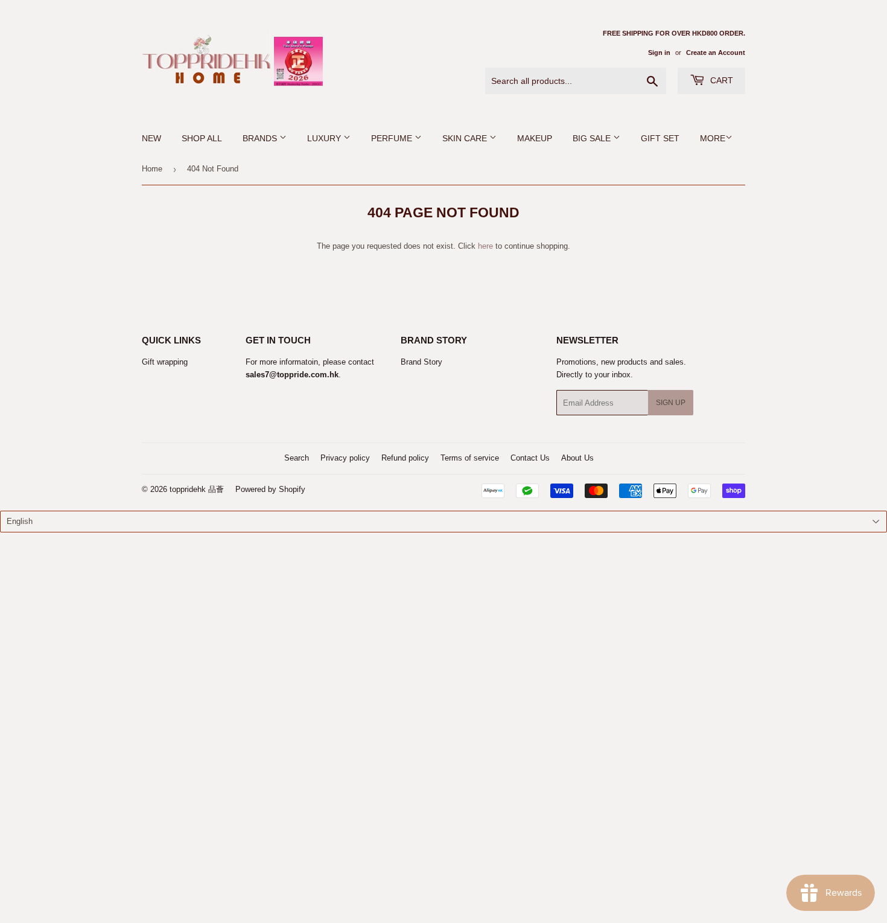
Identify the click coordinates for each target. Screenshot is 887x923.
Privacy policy (345, 457)
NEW (151, 138)
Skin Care (465, 138)
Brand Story (421, 361)
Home (152, 168)
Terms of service (469, 457)
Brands (261, 138)
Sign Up (670, 402)
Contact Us (530, 457)
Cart (720, 80)
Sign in (659, 52)
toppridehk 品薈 (197, 489)
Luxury (325, 138)
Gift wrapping (165, 361)
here (485, 246)
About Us (577, 457)
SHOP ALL (202, 138)
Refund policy (405, 457)
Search (296, 457)
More (712, 138)
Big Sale (593, 138)
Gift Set (660, 138)
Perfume (393, 138)
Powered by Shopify (270, 489)
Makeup (534, 138)
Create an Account (715, 52)
